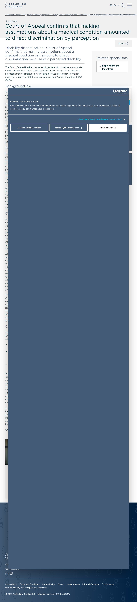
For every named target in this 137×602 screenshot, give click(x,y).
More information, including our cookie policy (100, 119)
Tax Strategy (108, 584)
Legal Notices (73, 584)
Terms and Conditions (29, 584)
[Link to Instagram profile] (11, 574)
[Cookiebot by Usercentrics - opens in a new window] (115, 92)
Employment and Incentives (110, 67)
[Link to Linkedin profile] (7, 574)
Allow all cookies (108, 128)
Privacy (61, 584)
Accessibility (11, 584)
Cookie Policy (48, 584)
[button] (123, 6)
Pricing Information (91, 584)
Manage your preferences (67, 128)
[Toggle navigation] (129, 5)
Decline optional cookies (29, 128)
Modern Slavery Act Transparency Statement (26, 587)
